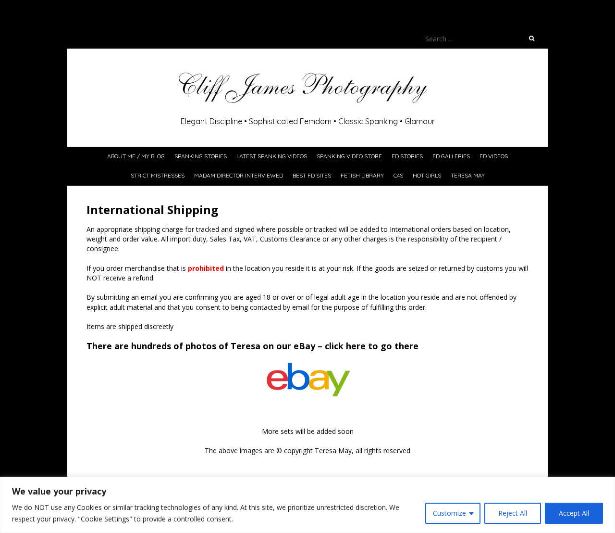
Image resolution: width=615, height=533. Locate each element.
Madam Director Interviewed (238, 175)
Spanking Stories (200, 156)
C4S (398, 175)
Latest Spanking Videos (271, 156)
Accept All (574, 513)
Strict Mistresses (157, 175)
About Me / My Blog (136, 156)
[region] (307, 505)
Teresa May (468, 175)
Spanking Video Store (349, 156)
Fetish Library (362, 175)
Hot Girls (427, 175)
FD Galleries (451, 156)
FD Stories (407, 156)
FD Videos (494, 156)
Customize (449, 513)
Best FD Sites (312, 175)
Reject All (512, 513)
